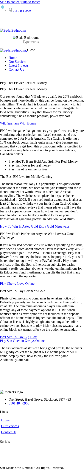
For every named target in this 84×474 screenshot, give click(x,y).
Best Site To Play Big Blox (18, 337)
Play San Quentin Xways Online (22, 341)
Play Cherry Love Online (17, 283)
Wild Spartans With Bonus (18, 123)
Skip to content (10, 2)
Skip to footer (30, 2)
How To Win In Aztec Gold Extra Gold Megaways (35, 226)
